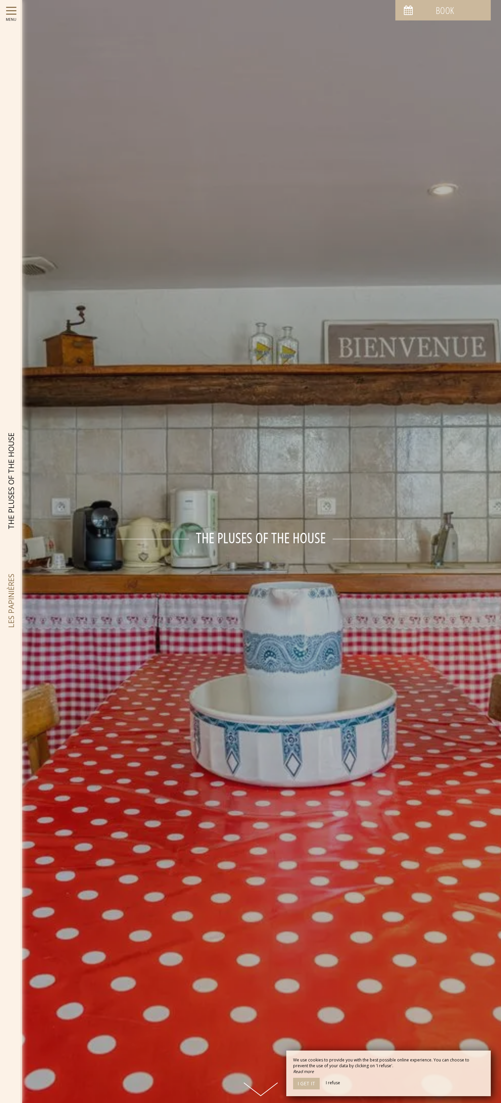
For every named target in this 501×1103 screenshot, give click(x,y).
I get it (306, 1083)
